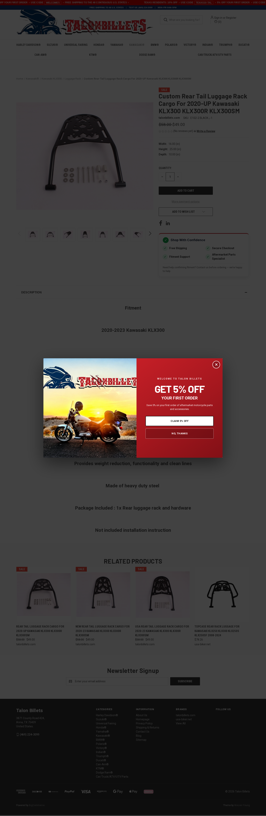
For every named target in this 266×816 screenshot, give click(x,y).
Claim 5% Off (179, 421)
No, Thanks (180, 433)
